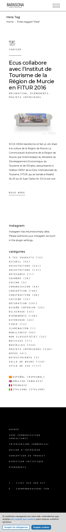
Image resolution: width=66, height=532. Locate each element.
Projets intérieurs (25, 97)
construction (19, 295)
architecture (19, 266)
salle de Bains (21, 361)
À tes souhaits (21, 257)
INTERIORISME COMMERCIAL (29, 444)
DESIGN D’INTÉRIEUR (24, 450)
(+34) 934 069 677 (31, 483)
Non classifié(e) (23, 336)
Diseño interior (22, 307)
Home (10, 21)
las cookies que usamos (23, 519)
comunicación (19, 286)
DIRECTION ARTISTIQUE (26, 461)
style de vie (19, 366)
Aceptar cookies (41, 527)
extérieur (17, 320)
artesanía (17, 274)
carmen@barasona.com (32, 489)
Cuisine (15, 299)
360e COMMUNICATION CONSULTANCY (24, 436)
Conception (18, 291)
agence (14, 429)
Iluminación (19, 328)
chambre (15, 278)
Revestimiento (20, 357)
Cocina (14, 282)
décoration (18, 93)
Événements (39, 93)
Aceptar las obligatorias (16, 527)
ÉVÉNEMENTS (17, 467)
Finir (13, 324)
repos (13, 353)
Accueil (15, 261)
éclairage (17, 311)
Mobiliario (18, 332)
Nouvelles (17, 345)
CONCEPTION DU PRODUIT (27, 456)
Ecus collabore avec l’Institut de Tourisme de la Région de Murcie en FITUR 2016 (31, 75)
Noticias (16, 341)
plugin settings (24, 240)
